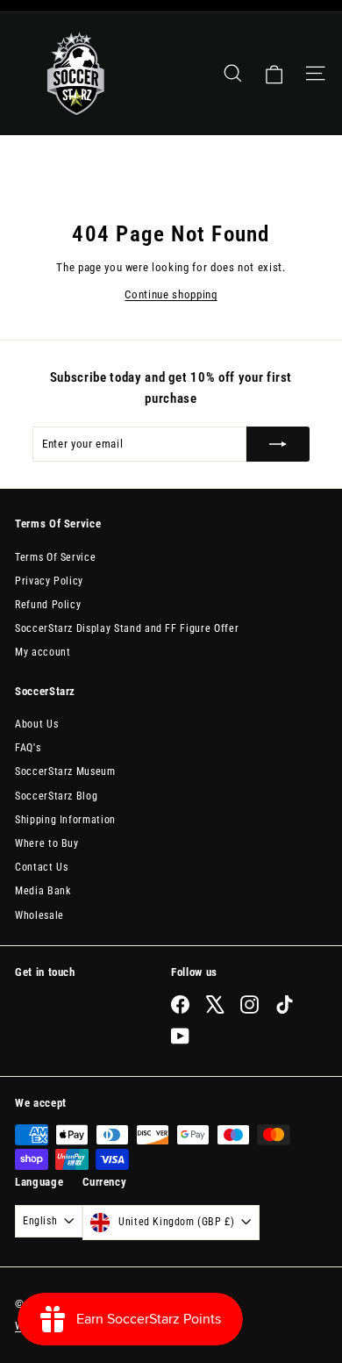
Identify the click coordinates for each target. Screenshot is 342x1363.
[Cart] (274, 74)
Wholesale (39, 915)
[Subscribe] (278, 444)
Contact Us (41, 867)
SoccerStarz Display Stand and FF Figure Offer (127, 628)
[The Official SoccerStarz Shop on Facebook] (180, 1004)
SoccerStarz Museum (65, 771)
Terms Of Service (55, 557)
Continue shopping (171, 294)
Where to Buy (47, 843)
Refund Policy (48, 605)
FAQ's (27, 748)
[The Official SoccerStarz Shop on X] (215, 1004)
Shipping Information (65, 820)
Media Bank (43, 891)
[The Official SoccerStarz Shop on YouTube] (180, 1036)
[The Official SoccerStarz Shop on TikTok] (284, 1004)
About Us (36, 724)
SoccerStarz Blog (56, 796)
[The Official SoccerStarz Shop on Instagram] (249, 1004)
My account (43, 652)
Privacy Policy (49, 581)
